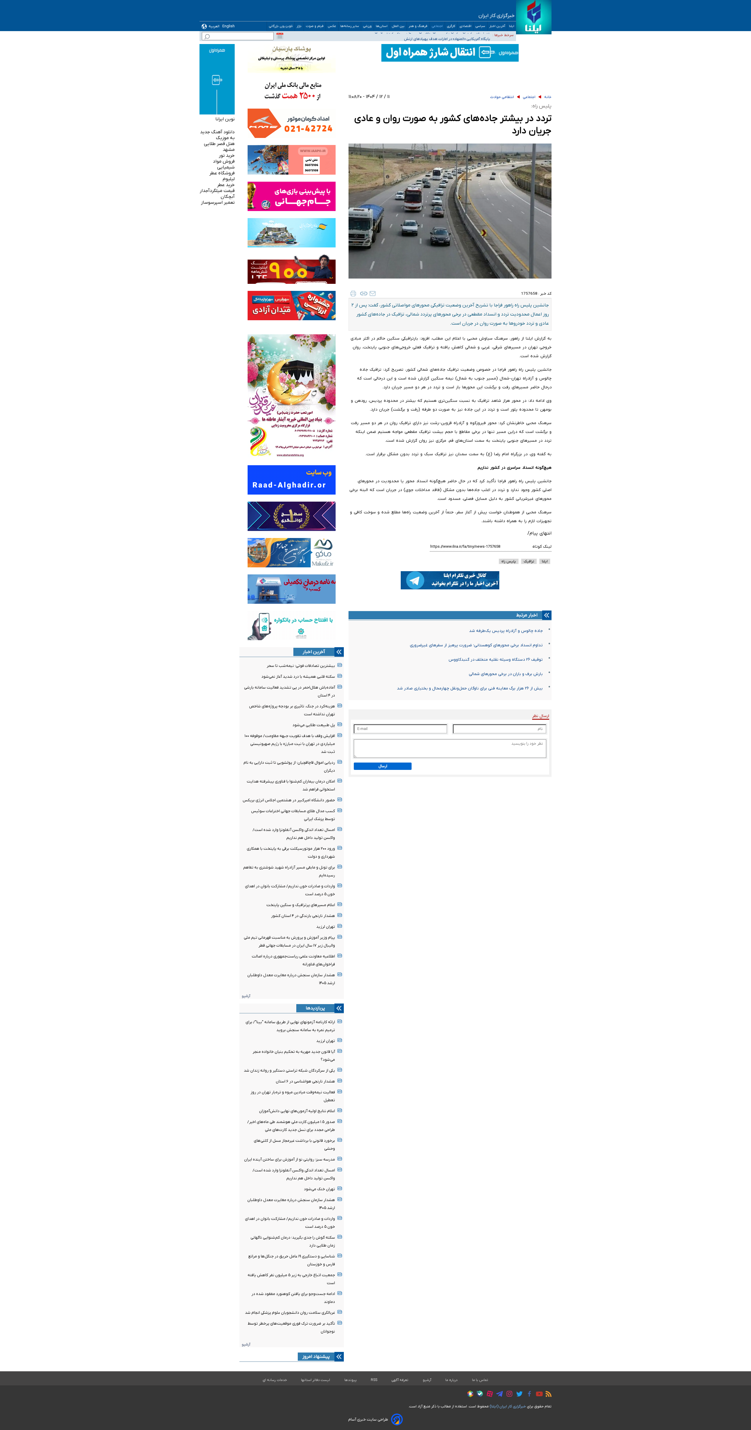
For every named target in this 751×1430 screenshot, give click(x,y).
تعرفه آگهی (400, 1380)
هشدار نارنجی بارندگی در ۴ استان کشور (303, 915)
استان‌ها (382, 26)
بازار (299, 26)
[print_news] (353, 293)
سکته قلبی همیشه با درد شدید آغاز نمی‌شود (298, 676)
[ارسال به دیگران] (373, 293)
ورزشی (367, 26)
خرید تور (227, 155)
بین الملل (398, 26)
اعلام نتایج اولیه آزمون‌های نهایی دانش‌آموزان (297, 1111)
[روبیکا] (468, 1395)
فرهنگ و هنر (418, 26)
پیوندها (350, 1380)
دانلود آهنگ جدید (217, 132)
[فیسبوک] (528, 1394)
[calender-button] (280, 36)
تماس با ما (480, 1380)
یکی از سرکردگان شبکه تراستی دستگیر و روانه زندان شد (289, 1070)
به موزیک (225, 138)
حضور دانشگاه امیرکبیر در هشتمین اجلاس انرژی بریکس (289, 800)
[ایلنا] (534, 17)
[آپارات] (488, 1394)
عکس (332, 26)
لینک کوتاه (542, 546)
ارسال (382, 766)
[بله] (478, 1394)
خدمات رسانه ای (275, 1380)
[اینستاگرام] (508, 1394)
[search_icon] (207, 37)
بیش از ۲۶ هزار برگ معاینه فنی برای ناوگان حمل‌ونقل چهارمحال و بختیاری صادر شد (470, 688)
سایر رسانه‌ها (349, 26)
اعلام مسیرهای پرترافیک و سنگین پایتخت (300, 905)
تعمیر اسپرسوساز (218, 202)
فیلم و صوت (315, 26)
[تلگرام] (498, 1394)
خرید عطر (226, 185)
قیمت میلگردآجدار (217, 191)
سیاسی (480, 26)
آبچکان (228, 197)
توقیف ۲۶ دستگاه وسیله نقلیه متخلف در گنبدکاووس (496, 659)
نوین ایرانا (225, 119)
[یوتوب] (538, 1394)
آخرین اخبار (497, 26)
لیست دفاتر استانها (315, 1380)
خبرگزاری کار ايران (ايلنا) (508, 1406)
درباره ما (451, 1380)
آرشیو (246, 996)
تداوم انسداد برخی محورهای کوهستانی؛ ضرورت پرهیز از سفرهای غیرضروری (476, 645)
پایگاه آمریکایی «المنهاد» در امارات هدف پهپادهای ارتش (447, 34)
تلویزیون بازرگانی (281, 26)
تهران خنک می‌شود (319, 1189)
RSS (374, 1380)
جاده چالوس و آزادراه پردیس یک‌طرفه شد (506, 631)
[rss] (547, 1395)
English (228, 26)
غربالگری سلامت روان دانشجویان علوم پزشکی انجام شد (290, 1312)
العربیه (214, 26)
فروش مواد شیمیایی (224, 164)
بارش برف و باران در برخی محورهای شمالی (506, 674)
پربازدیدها (315, 1008)
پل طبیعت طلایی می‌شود (313, 725)
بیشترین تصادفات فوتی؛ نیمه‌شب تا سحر (301, 665)
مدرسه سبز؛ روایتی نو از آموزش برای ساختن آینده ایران (289, 1159)
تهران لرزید (325, 926)
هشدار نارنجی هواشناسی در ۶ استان (305, 1081)
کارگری (451, 26)
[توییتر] (518, 1394)
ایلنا (511, 26)
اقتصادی (465, 26)
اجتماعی (437, 26)
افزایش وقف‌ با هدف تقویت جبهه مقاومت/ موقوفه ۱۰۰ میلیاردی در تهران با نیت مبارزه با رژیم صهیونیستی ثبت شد (290, 743)
